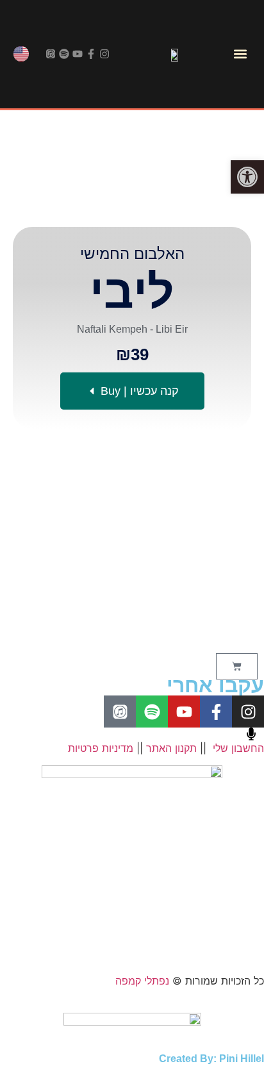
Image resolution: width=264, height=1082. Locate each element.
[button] (240, 54)
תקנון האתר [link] (171, 748)
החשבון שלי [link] (238, 748)
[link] (247, 177)
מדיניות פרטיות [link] (100, 748)
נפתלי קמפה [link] (142, 980)
